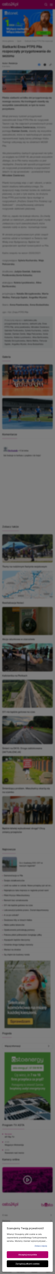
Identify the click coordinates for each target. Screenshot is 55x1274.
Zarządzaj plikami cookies (28, 1263)
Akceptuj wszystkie (27, 1254)
